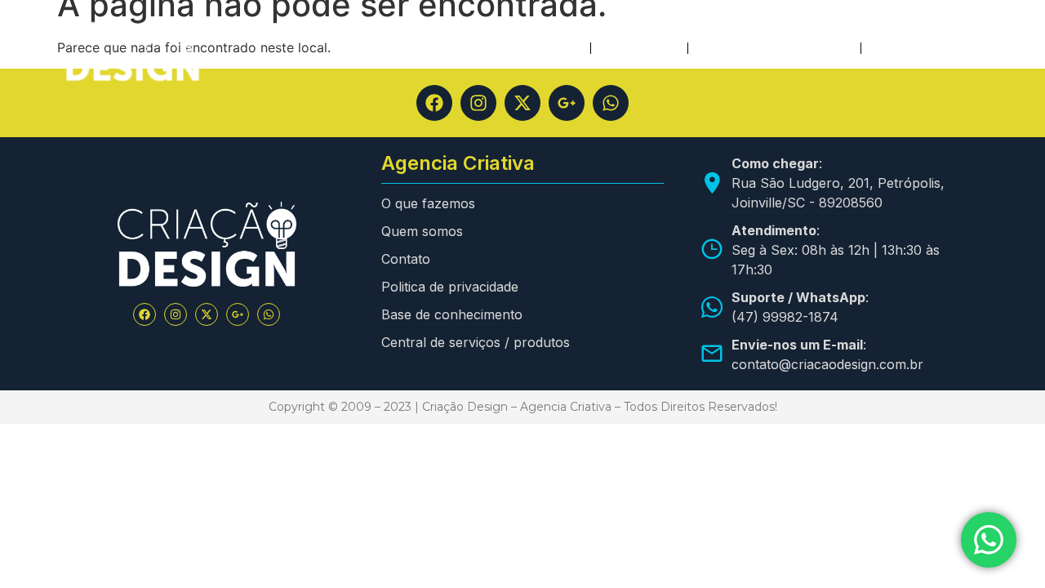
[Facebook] (434, 103)
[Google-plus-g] (567, 103)
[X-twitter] (522, 103)
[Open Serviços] (667, 48)
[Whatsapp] (611, 103)
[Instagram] (478, 103)
